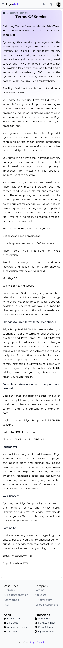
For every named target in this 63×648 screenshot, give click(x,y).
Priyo (12, 4)
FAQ (6, 604)
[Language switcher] (44, 4)
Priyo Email (37, 642)
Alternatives (11, 599)
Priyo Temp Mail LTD (15, 563)
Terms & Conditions (46, 604)
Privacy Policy (43, 599)
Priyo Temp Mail (35, 46)
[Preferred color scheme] (51, 4)
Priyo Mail (31, 157)
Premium (10, 590)
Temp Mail (9, 34)
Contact (39, 590)
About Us (40, 594)
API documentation (16, 594)
